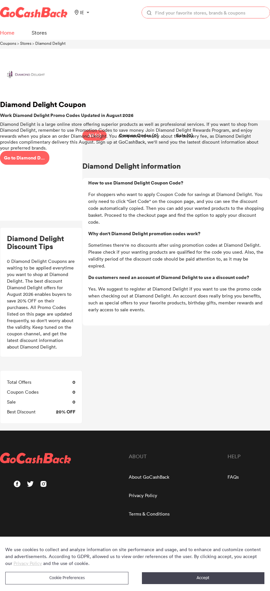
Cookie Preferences (67, 578)
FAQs (233, 477)
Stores (25, 43)
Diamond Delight (50, 43)
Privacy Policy (143, 495)
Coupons (8, 43)
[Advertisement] (41, 175)
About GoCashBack (149, 477)
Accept (203, 578)
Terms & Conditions (149, 514)
